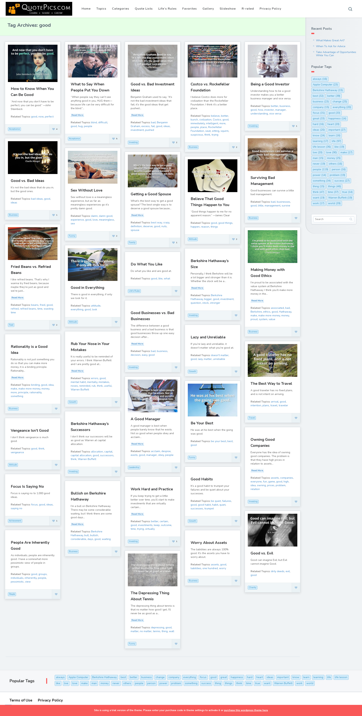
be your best (218, 441)
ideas (166, 126)
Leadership (134, 467)
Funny (72, 236)
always (320, 79)
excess (145, 126)
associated (277, 308)
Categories (120, 9)
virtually (150, 529)
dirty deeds (277, 571)
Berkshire (256, 312)
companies (286, 478)
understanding (259, 113)
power (319, 175)
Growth (192, 371)
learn (334, 135)
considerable (78, 539)
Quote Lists (144, 9)
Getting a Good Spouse (151, 194)
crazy (166, 222)
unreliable (219, 359)
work (318, 203)
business (285, 106)
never (319, 164)
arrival (274, 401)
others (335, 164)
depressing (157, 627)
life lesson (322, 147)
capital (108, 451)
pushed (149, 130)
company (321, 107)
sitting (215, 131)
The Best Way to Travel (271, 383)
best (230, 441)
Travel (252, 417)
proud (254, 319)
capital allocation (81, 455)
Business (193, 147)
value (272, 319)
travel (273, 405)
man (318, 158)
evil (288, 571)
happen (195, 226)
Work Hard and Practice (152, 489)
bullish (94, 535)
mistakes (104, 382)
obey (161, 455)
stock (205, 303)
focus (34, 504)
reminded (84, 386)
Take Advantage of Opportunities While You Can (336, 53)
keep (157, 525)
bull (86, 535)
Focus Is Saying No (27, 486)
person (339, 169)
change (340, 101)
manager (280, 110)
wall (171, 631)
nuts (164, 226)
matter (208, 359)
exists (134, 455)
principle (23, 392)
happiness (337, 118)
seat (208, 131)
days (90, 539)
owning (261, 485)
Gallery (208, 9)
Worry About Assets (209, 542)
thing (165, 631)
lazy (200, 359)
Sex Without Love (86, 190)
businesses (283, 202)
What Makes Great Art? (330, 40)
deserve (148, 226)
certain (164, 521)
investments (145, 525)
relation (255, 489)
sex (73, 223)
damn (94, 216)
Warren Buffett (80, 389)
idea (51, 385)
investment (137, 130)
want (318, 197)
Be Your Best (202, 423)
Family (132, 242)
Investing (133, 142)
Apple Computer (325, 84)
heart (333, 124)
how (260, 110)
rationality (35, 392)
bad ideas (37, 199)
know (319, 135)
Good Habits (202, 479)
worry (222, 568)
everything (77, 309)
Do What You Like (146, 264)
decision (135, 355)
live (317, 152)
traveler (283, 405)
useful (108, 386)
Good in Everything (87, 287)
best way (156, 222)
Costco (217, 119)
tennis (156, 631)
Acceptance (14, 129)
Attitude (193, 239)
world (334, 203)
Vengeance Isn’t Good (30, 430)
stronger (215, 303)
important (336, 130)
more (222, 123)
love (95, 220)
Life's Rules (134, 291)
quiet (222, 505)
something (17, 396)
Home (86, 9)
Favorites (189, 9)
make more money (269, 315)
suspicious (197, 134)
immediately (198, 123)
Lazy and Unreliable (208, 337)
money (285, 315)
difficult (102, 122)
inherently (31, 578)
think (207, 134)
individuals (17, 578)
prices (270, 485)
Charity (252, 587)
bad (153, 122)
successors (107, 455)
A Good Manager (145, 419)
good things (225, 223)
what (167, 278)
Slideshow (228, 9)
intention (256, 405)
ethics (266, 312)
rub (94, 386)
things (214, 226)
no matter (146, 631)
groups (42, 574)
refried (15, 308)
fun (265, 481)
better (224, 116)
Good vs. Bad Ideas (27, 180)
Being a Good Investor (270, 84)
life (336, 141)
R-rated (248, 9)
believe (215, 116)
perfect (49, 116)
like (160, 278)
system (263, 319)
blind (94, 122)
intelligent (212, 123)
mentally (92, 382)
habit (215, 505)
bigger (208, 299)
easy (144, 355)
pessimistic (17, 581)
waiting (106, 539)
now (41, 116)
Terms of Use (20, 700)
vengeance (17, 452)
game (271, 481)
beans (34, 305)
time (39, 308)
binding (35, 385)
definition (136, 226)
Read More (77, 115)
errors (94, 378)
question (196, 303)
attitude (95, 305)
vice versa (275, 113)
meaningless (106, 220)
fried (42, 305)
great (319, 118)
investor (269, 110)
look (94, 309)
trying (215, 134)
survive (286, 205)
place (203, 127)
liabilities (196, 568)
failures (226, 501)
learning (320, 141)
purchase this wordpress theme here (246, 710)
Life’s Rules (167, 9)
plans (265, 405)
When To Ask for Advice (330, 46)
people (88, 126)
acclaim (155, 451)
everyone (256, 481)
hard (318, 124)
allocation (97, 451)
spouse (135, 230)
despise (166, 451)
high (286, 481)
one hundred (210, 568)
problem (280, 485)
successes (197, 508)
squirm (225, 131)
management (272, 205)
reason (205, 226)
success (342, 180)
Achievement (15, 520)
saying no (16, 508)
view (28, 581)
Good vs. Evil (262, 553)
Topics (101, 9)
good (34, 116)
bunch (194, 119)
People (12, 594)
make (254, 315)
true (347, 192)
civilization (205, 119)
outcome (166, 525)
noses (74, 386)
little (260, 205)
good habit (204, 505)
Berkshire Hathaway (328, 90)
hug (80, 126)
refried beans (28, 308)
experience (77, 220)
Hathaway (285, 312)
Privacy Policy (270, 9)
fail (153, 126)
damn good (105, 216)
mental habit (78, 382)
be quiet (216, 501)
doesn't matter (220, 355)
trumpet (209, 508)
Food (11, 325)
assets (275, 478)
